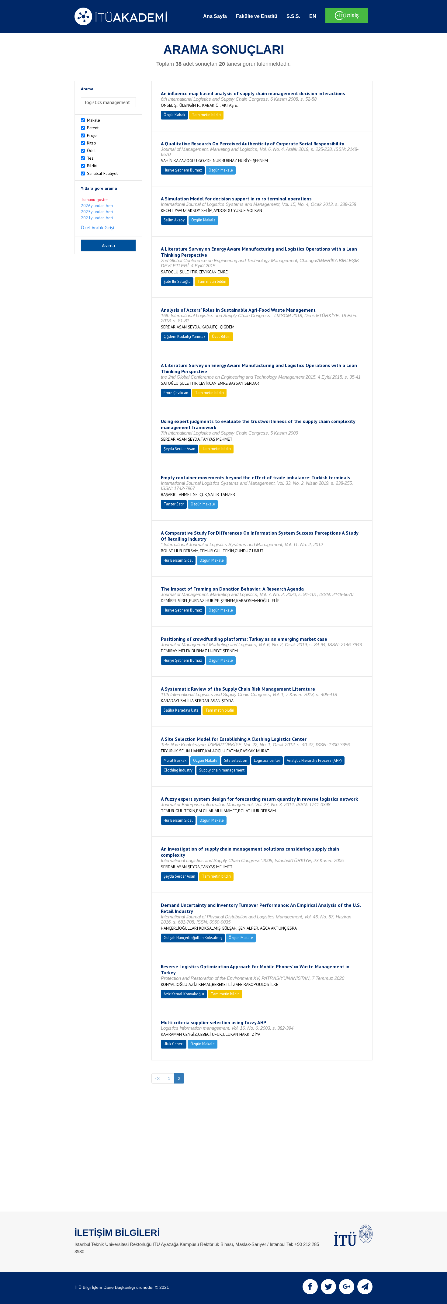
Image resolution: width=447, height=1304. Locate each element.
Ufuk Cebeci (174, 1043)
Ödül (91, 150)
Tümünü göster (94, 199)
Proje (92, 135)
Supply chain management (221, 770)
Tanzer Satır (174, 504)
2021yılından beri (97, 217)
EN (312, 16)
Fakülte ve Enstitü (256, 16)
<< (157, 1078)
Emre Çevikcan (176, 392)
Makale (93, 120)
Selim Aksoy (174, 220)
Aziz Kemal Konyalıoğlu (184, 994)
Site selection (235, 760)
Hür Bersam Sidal (178, 560)
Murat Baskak (175, 760)
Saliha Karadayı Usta (181, 710)
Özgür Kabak (174, 114)
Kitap (91, 143)
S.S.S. (293, 16)
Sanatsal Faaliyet (102, 173)
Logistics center (267, 760)
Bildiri (92, 165)
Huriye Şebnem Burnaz (183, 170)
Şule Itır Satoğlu (177, 281)
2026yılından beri (97, 205)
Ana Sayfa (215, 16)
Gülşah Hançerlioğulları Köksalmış (193, 937)
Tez (90, 158)
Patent (93, 127)
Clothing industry (178, 770)
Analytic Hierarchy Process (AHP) (314, 760)
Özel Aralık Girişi (97, 227)
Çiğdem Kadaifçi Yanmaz (184, 336)
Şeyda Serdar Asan (179, 448)
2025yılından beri (97, 211)
